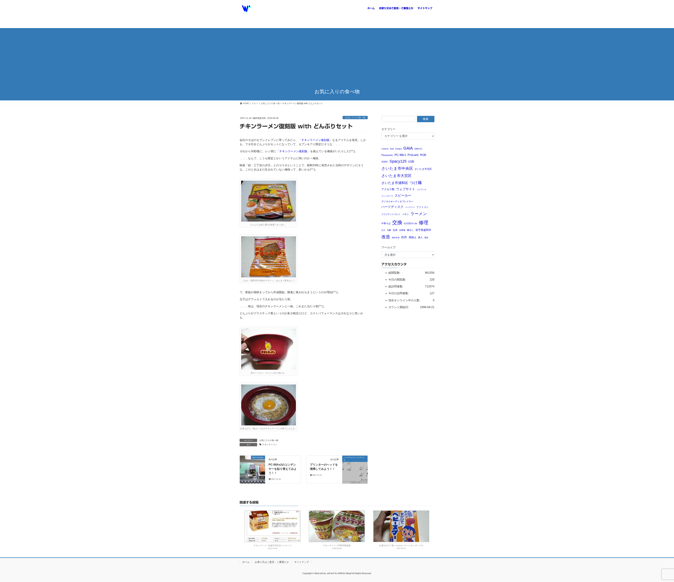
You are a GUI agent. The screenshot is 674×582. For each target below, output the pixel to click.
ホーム (246, 562)
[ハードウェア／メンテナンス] (355, 465)
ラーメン (418, 213)
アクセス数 (388, 189)
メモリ (405, 214)
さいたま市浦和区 (394, 183)
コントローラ (387, 196)
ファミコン (422, 207)
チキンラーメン (269, 444)
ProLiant (413, 155)
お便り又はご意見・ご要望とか (272, 562)
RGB (423, 154)
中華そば (386, 223)
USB (411, 161)
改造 (385, 236)
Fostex (398, 149)
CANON (384, 149)
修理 (423, 222)
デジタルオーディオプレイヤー (397, 201)
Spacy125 (398, 161)
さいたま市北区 (423, 169)
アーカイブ (388, 247)
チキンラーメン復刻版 (315, 140)
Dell (392, 149)
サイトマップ (301, 562)
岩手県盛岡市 (423, 230)
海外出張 (395, 237)
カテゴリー (388, 129)
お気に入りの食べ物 (355, 117)
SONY (384, 161)
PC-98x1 (400, 155)
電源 (426, 237)
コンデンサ (421, 189)
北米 (395, 230)
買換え (413, 237)
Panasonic (387, 155)
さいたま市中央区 (397, 168)
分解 (389, 230)
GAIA (408, 148)
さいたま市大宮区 (396, 176)
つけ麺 (416, 182)
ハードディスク (392, 207)
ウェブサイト (405, 189)
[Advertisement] (337, 58)
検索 (425, 118)
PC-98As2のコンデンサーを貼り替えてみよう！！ (283, 468)
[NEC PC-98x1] (252, 464)
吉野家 (402, 230)
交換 (397, 222)
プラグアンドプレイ (390, 214)
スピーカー (403, 195)
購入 (420, 237)
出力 (383, 230)
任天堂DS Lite (410, 223)
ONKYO (418, 149)
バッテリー (410, 207)
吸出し (410, 230)
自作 (404, 237)
